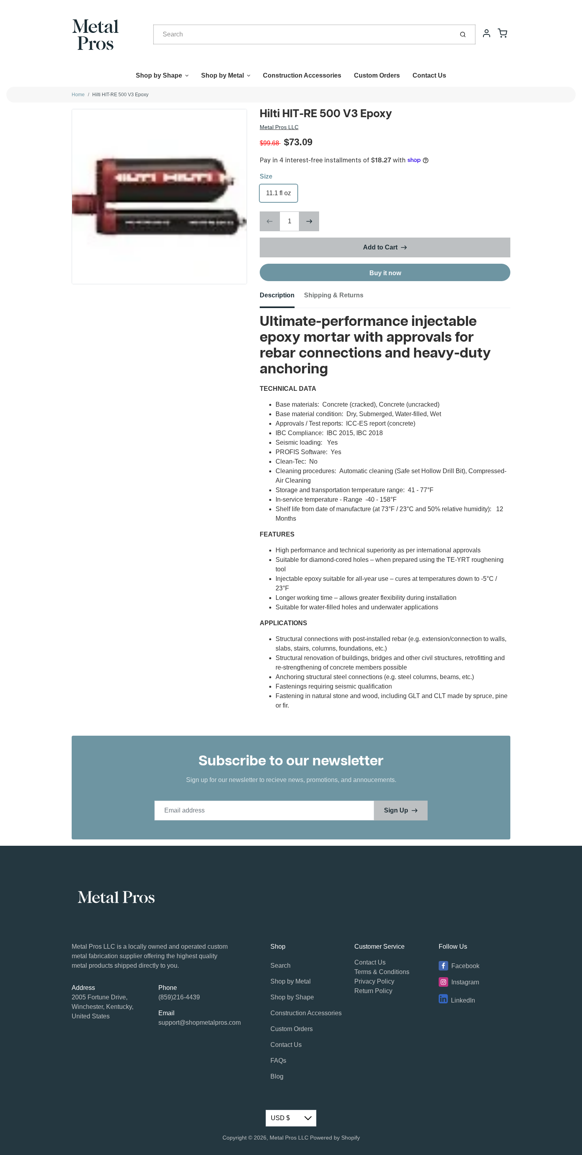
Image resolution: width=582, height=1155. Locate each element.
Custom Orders (377, 75)
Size (266, 176)
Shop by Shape (159, 75)
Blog (276, 1076)
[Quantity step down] (270, 221)
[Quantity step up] (309, 221)
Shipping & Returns (333, 295)
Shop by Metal (222, 75)
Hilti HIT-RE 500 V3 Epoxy (120, 94)
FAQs (278, 1060)
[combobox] (302, 34)
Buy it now (385, 273)
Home (78, 94)
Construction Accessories (302, 75)
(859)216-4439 (179, 997)
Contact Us (429, 75)
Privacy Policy (374, 981)
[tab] (282, 297)
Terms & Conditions (381, 972)
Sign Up (396, 810)
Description (277, 295)
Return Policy (373, 991)
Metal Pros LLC (279, 127)
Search (280, 965)
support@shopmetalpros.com (199, 1022)
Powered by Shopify (335, 1137)
